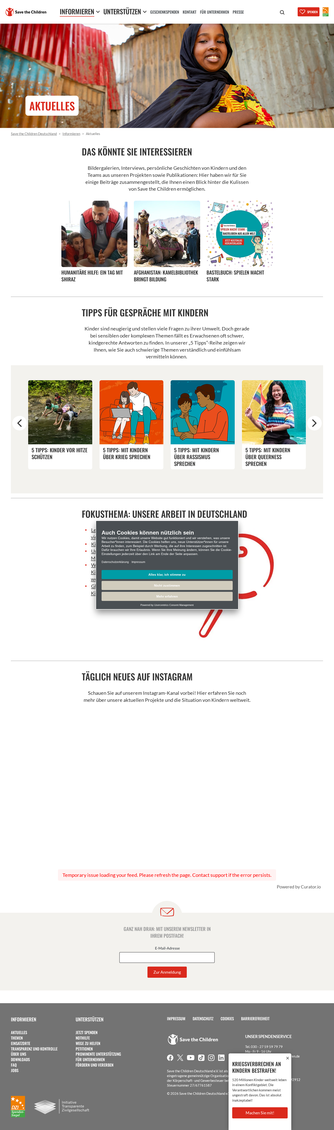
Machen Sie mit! (260, 1112)
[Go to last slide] (19, 423)
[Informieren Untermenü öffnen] (98, 11)
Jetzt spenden (86, 1032)
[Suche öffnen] (282, 12)
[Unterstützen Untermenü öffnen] (145, 11)
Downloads (20, 1059)
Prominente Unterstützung (98, 1054)
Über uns (18, 1054)
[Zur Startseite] (25, 12)
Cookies (227, 1018)
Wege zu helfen (88, 1043)
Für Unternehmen (90, 1059)
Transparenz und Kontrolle (34, 1049)
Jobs (14, 1070)
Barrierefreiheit (255, 1018)
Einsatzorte (20, 1043)
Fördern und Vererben (94, 1065)
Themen (17, 1038)
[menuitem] (164, 12)
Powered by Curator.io (299, 886)
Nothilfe (83, 1038)
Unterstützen (89, 1019)
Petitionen (84, 1049)
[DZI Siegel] (326, 11)
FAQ (14, 1065)
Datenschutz (203, 1018)
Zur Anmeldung (167, 972)
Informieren (23, 1019)
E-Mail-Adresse (167, 948)
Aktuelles (19, 1032)
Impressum (176, 1018)
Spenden (312, 12)
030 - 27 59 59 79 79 (267, 1047)
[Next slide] (314, 423)
